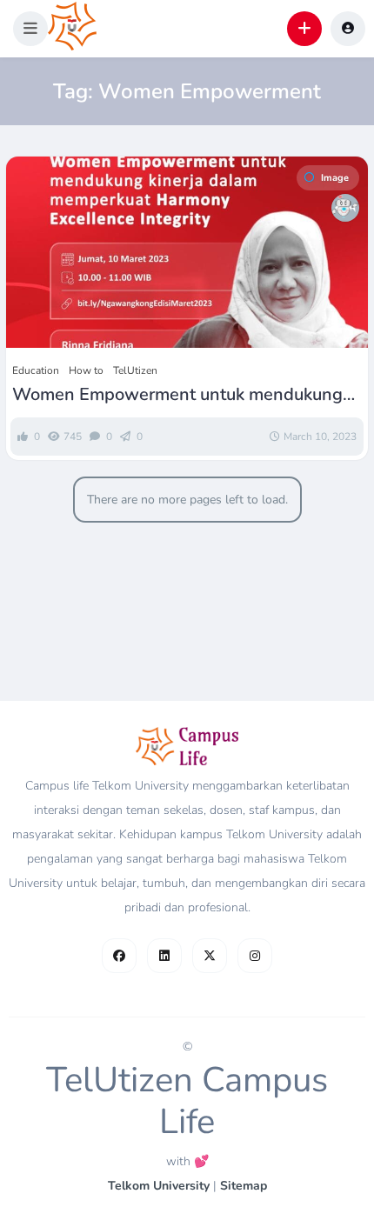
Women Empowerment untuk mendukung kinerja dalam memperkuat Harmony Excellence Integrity (177, 394)
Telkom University (159, 1185)
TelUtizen (135, 370)
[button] (30, 28)
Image (335, 177)
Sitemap (243, 1185)
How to (86, 370)
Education (35, 370)
